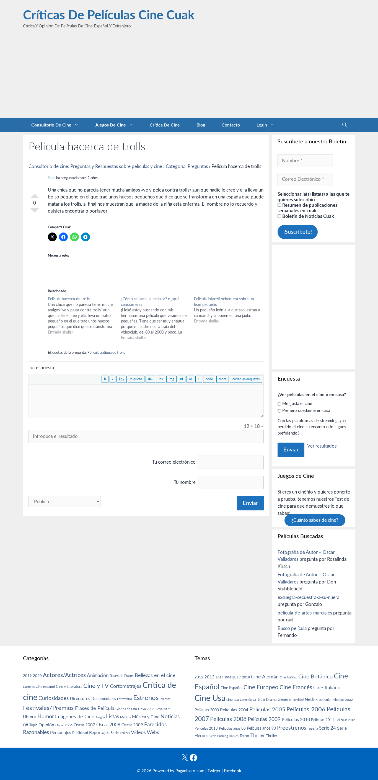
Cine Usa (210, 698)
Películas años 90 (261, 728)
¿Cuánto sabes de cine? (314, 520)
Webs (153, 732)
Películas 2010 (296, 719)
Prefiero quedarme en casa (306, 411)
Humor (45, 716)
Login (262, 125)
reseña (312, 728)
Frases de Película (94, 708)
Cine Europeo (261, 687)
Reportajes (99, 732)
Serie (115, 733)
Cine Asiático (288, 677)
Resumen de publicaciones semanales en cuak (307, 208)
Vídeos (138, 732)
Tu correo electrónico (174, 462)
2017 (236, 677)
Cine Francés (295, 687)
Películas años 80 (232, 728)
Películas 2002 (342, 699)
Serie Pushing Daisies (224, 736)
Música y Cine (145, 717)
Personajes (60, 732)
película (324, 700)
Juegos (100, 717)
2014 (227, 677)
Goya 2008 (146, 709)
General (285, 700)
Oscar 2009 (132, 725)
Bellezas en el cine (155, 675)
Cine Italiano (326, 687)
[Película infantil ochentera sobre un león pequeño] (230, 310)
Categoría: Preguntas (187, 166)
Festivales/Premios (48, 708)
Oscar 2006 (64, 725)
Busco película (292, 628)
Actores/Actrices (64, 675)
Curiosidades (53, 698)
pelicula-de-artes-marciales (305, 613)
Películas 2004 (234, 710)
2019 (27, 676)
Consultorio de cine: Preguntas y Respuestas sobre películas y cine (95, 166)
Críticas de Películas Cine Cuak (109, 15)
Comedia (246, 699)
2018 (246, 677)
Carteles (29, 686)
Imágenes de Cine (74, 716)
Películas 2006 (305, 709)
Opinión (46, 725)
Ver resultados (321, 446)
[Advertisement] (189, 76)
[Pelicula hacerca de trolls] (84, 315)
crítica (259, 699)
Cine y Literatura (69, 687)
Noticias (170, 716)
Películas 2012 (345, 720)
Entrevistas (124, 699)
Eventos (165, 699)
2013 (209, 677)
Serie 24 (327, 728)
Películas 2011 (322, 720)
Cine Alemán (265, 677)
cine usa (232, 699)
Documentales (103, 699)
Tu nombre (185, 482)
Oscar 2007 (84, 725)
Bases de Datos (122, 676)
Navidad (298, 699)
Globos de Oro (126, 709)
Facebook (232, 771)
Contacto (231, 125)
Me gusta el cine (297, 404)
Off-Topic (30, 725)
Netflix (311, 699)
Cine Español (45, 686)
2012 (199, 677)
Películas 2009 (264, 719)
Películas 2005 (267, 709)
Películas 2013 (206, 728)
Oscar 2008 (108, 724)
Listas (112, 716)
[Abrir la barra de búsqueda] (344, 125)
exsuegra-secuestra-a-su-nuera (308, 597)
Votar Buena (34, 193)
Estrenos (146, 698)
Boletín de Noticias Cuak (307, 216)
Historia (29, 717)
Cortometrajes (125, 686)
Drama (271, 700)
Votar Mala (34, 212)
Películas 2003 (207, 710)
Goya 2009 (163, 709)
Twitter (214, 771)
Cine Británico (315, 677)
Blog (200, 125)
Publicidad (80, 733)
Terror (244, 736)
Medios (125, 717)
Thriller (257, 735)
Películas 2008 (228, 719)
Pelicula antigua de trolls (106, 353)
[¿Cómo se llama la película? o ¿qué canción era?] (157, 318)
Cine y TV (96, 686)
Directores (80, 698)
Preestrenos (291, 728)
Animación (97, 675)
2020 (37, 676)
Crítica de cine (165, 125)
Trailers (125, 733)
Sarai (51, 178)
